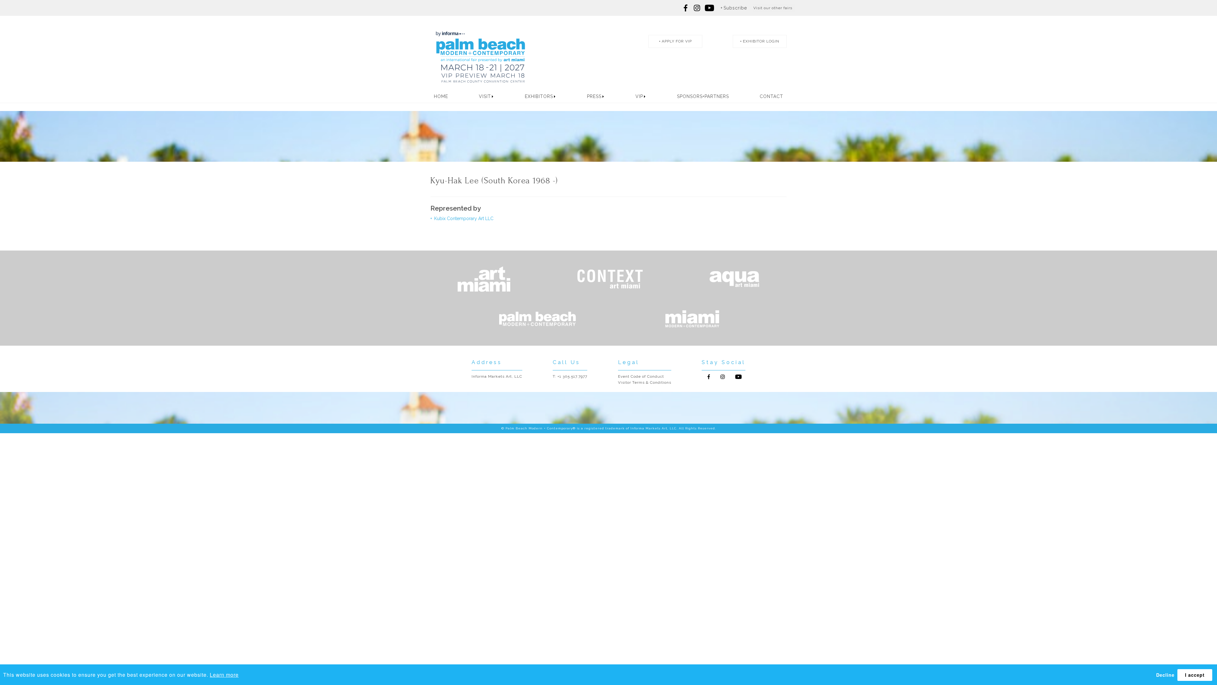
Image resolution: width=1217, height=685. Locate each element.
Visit (485, 96)
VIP (639, 96)
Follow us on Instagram (697, 8)
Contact (771, 96)
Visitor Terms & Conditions (644, 382)
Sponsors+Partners (703, 96)
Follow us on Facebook (686, 8)
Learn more (224, 674)
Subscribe (735, 7)
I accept (1195, 675)
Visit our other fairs (772, 8)
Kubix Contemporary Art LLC (463, 218)
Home (441, 96)
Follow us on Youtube (738, 377)
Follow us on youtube (709, 8)
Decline (1165, 675)
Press (594, 96)
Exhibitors (539, 96)
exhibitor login (761, 41)
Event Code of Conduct (641, 376)
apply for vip (677, 41)
